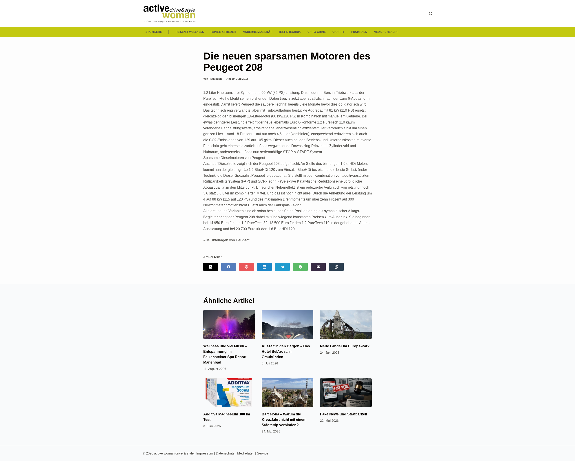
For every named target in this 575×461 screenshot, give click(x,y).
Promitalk (359, 31)
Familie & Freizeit (223, 31)
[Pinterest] (246, 267)
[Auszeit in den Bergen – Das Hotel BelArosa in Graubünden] (287, 324)
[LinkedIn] (264, 267)
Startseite (154, 31)
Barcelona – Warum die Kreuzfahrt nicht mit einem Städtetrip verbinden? (284, 419)
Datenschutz (225, 453)
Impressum (204, 453)
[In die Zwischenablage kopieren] (336, 267)
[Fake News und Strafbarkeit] (346, 392)
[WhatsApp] (300, 267)
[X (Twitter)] (210, 267)
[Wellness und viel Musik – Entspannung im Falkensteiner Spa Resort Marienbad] (229, 324)
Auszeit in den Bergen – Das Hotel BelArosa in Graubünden (286, 351)
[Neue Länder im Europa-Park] (346, 324)
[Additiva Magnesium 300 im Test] (229, 392)
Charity (338, 31)
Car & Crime (316, 31)
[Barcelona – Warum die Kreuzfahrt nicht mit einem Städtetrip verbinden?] (287, 392)
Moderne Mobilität (257, 31)
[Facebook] (228, 267)
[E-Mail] (318, 267)
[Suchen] (430, 13)
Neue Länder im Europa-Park (344, 346)
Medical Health (386, 31)
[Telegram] (282, 267)
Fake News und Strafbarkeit (343, 414)
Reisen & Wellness (190, 31)
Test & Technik (290, 31)
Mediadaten (245, 453)
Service (262, 453)
